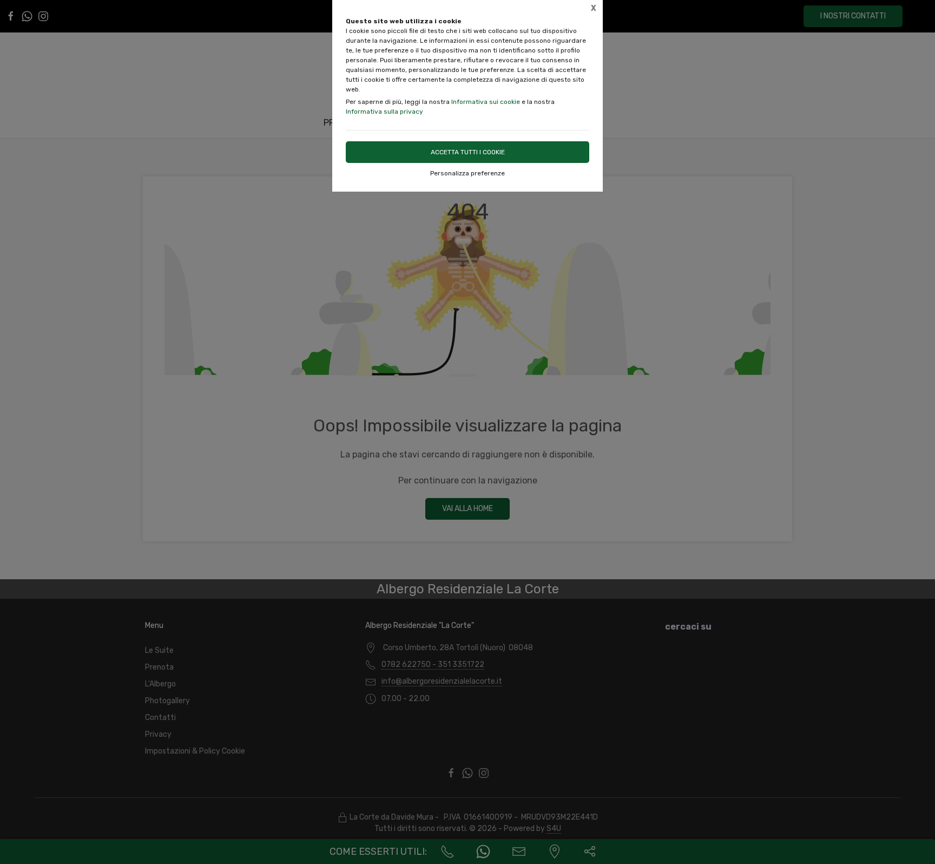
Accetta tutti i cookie (468, 152)
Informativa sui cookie (485, 102)
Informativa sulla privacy (384, 111)
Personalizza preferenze (467, 173)
